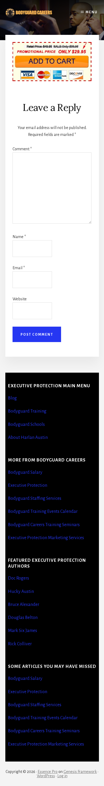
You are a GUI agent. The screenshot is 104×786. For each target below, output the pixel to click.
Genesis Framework (80, 772)
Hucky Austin (21, 591)
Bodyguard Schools (26, 424)
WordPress (46, 776)
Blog (12, 398)
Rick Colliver (20, 644)
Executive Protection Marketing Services (46, 537)
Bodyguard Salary (25, 472)
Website (20, 299)
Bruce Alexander (23, 604)
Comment (22, 149)
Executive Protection (27, 485)
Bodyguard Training (27, 411)
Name (19, 237)
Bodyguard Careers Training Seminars (44, 524)
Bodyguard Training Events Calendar (43, 511)
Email (19, 268)
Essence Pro (48, 772)
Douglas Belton (23, 617)
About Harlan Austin (28, 437)
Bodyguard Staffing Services (34, 498)
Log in (62, 776)
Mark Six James (22, 630)
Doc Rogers (18, 578)
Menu (92, 12)
